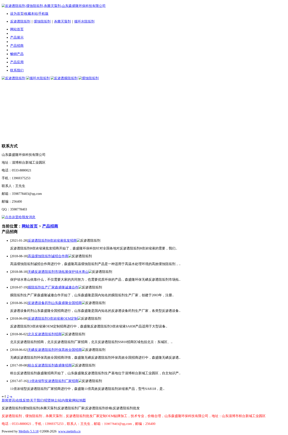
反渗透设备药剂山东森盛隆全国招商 (55, 303)
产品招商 (50, 226)
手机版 (43, 13)
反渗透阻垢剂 (20, 21)
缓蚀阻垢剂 (42, 21)
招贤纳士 (51, 400)
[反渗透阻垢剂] (13, 78)
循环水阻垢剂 (84, 21)
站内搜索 (65, 400)
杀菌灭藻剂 (62, 21)
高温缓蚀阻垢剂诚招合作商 (48, 256)
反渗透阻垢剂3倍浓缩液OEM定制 (53, 318)
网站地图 (79, 400)
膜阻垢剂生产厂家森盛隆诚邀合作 (53, 287)
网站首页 (30, 226)
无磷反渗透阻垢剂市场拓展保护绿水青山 (58, 271)
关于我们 (36, 400)
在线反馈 (22, 400)
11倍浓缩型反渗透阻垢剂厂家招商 (53, 381)
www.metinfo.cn (69, 431)
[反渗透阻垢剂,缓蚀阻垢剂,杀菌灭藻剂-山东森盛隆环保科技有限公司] (54, 6)
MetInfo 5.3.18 (29, 431)
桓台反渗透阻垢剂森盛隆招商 (50, 365)
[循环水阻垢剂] (38, 78)
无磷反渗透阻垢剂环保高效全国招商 (55, 350)
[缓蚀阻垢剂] (88, 78)
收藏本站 (31, 13)
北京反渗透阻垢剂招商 (45, 334)
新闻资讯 (8, 400)
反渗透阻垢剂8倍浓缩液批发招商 (52, 240)
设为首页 (17, 13)
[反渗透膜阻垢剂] (64, 78)
